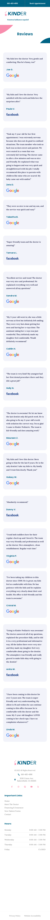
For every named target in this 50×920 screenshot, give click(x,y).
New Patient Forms (12, 811)
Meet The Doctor (11, 804)
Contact (7, 814)
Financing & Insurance (13, 808)
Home (7, 801)
